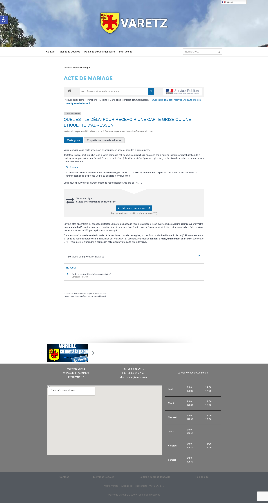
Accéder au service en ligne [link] (133, 208)
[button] (42, 353)
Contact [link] (50, 51)
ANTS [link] (139, 182)
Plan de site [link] (125, 51)
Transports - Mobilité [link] (97, 99)
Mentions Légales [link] (70, 51)
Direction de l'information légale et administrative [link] (86, 294)
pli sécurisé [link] (107, 150)
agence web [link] (93, 296)
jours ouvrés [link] (143, 150)
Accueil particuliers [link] (75, 99)
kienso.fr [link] (102, 296)
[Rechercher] (218, 51)
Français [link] (229, 2)
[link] (4, 20)
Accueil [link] (67, 67)
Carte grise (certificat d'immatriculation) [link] (130, 99)
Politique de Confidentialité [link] (99, 51)
